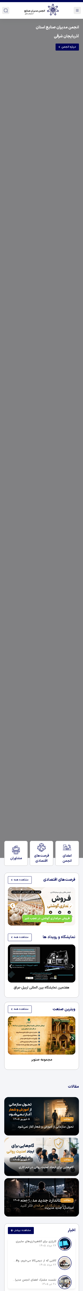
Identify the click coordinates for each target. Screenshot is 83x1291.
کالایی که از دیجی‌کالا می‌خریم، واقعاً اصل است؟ (34, 1261)
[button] (12, 905)
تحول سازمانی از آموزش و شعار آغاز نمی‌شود (46, 1127)
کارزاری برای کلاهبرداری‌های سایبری (36, 1241)
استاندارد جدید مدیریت (59, 1208)
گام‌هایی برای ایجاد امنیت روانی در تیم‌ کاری (46, 1167)
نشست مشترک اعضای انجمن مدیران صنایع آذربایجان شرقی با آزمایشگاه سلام (34, 1280)
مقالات (67, 1119)
